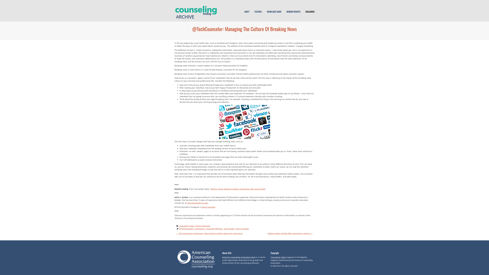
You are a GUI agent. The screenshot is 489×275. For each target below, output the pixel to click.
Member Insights (293, 11)
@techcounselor (208, 207)
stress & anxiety (242, 229)
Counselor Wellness (214, 229)
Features (258, 11)
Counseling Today (186, 226)
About (246, 11)
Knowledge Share (274, 11)
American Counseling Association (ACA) (239, 257)
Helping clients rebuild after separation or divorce (290, 233)
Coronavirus (200, 229)
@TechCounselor (186, 229)
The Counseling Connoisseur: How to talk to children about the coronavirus (209, 233)
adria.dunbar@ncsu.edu (197, 203)
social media (229, 229)
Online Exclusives (202, 226)
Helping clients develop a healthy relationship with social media (237, 189)
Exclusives (310, 11)
